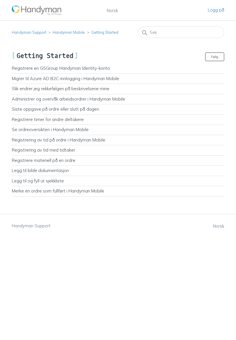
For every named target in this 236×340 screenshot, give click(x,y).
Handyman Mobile (69, 32)
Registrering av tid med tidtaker (43, 150)
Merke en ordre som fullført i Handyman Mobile (58, 191)
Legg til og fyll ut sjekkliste (38, 181)
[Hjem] (37, 10)
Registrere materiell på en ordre (43, 160)
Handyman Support (29, 32)
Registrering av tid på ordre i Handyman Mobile (58, 140)
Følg (214, 56)
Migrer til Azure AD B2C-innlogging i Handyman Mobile (65, 78)
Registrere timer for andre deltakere (48, 119)
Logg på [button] (216, 10)
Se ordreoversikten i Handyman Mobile (50, 129)
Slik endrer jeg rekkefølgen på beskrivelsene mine (60, 88)
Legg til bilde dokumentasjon (40, 170)
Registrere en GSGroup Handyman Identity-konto (61, 68)
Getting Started (104, 32)
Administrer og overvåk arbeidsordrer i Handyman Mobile (68, 99)
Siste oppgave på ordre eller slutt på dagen (55, 109)
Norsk (112, 10)
